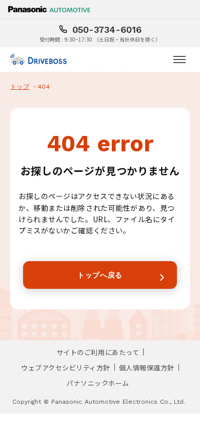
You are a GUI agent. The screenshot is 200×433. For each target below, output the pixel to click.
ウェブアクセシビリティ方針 (65, 367)
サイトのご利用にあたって (97, 352)
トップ (19, 86)
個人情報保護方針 (146, 367)
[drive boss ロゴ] (38, 59)
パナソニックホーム (98, 383)
